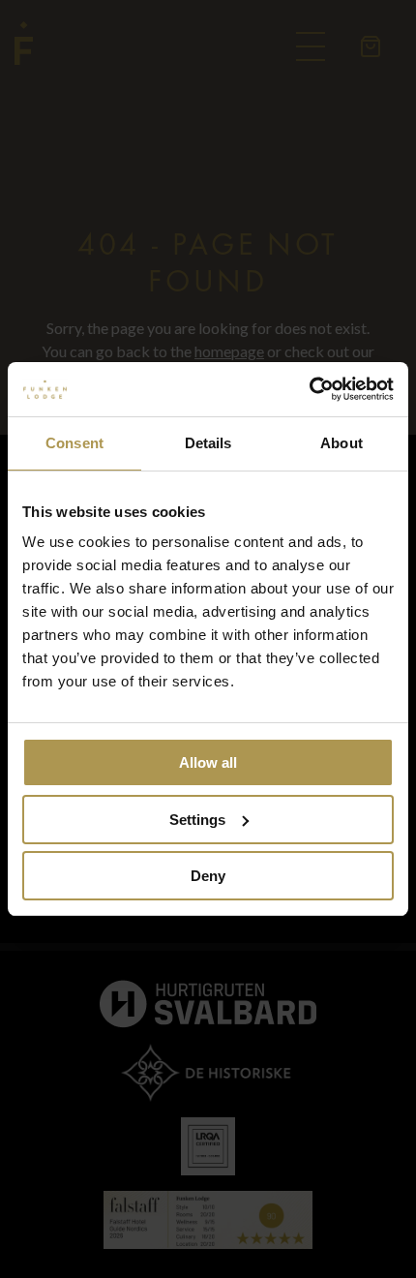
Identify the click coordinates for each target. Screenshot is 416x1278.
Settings (197, 819)
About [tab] (341, 443)
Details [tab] (208, 443)
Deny (208, 875)
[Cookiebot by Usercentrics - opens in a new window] (309, 389)
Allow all (208, 762)
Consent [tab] (74, 443)
